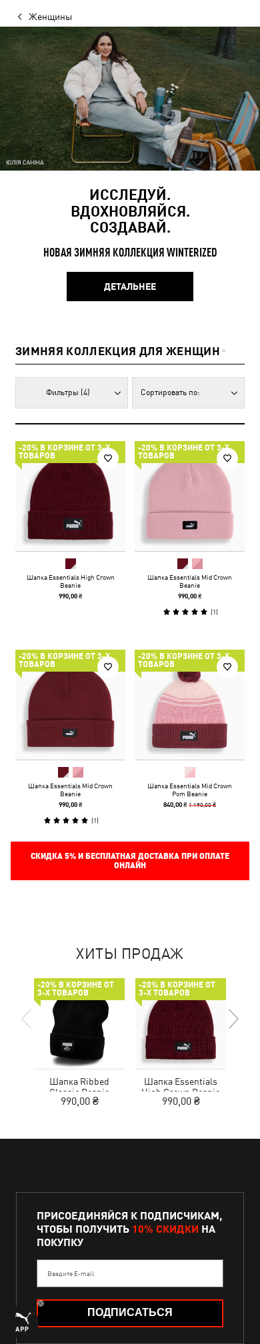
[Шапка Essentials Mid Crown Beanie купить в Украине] (190, 496)
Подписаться (130, 1312)
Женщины (50, 16)
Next (233, 1019)
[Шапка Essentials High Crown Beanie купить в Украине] (70, 496)
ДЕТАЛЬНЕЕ (130, 286)
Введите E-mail (70, 1273)
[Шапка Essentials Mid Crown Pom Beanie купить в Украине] (190, 705)
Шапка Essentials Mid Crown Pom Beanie (189, 790)
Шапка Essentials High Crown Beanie (71, 581)
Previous (27, 1019)
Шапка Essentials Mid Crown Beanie (189, 581)
